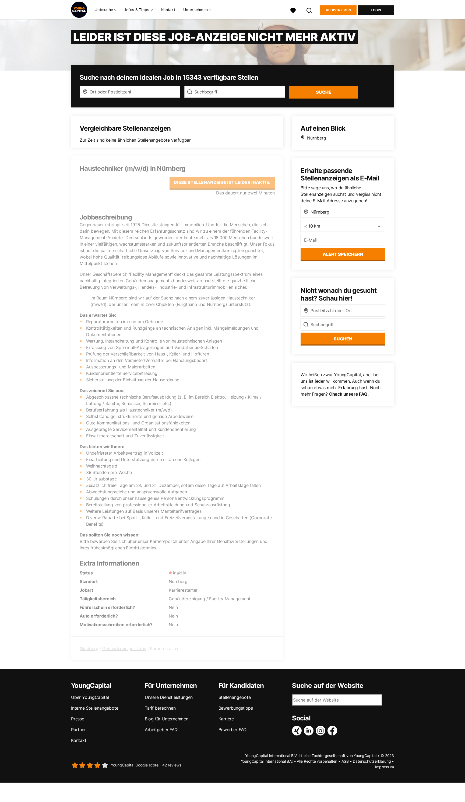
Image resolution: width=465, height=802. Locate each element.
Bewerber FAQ (233, 729)
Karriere (226, 718)
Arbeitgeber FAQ (161, 729)
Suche (323, 92)
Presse (77, 718)
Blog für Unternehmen (166, 718)
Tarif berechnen (160, 708)
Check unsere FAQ (348, 394)
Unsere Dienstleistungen (169, 697)
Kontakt (168, 9)
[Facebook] (333, 730)
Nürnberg (89, 648)
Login (376, 10)
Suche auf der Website (327, 685)
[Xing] (298, 730)
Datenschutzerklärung (372, 761)
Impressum (384, 767)
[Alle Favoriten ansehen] (293, 10)
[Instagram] (321, 730)
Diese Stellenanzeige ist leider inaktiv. (222, 182)
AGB (345, 761)
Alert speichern (343, 254)
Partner (78, 729)
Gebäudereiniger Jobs (124, 648)
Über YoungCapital (90, 697)
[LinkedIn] (310, 730)
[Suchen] (309, 10)
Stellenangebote (235, 697)
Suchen (343, 338)
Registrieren (338, 10)
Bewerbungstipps (236, 708)
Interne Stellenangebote (94, 708)
